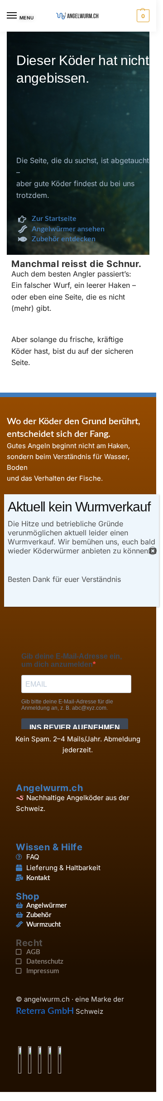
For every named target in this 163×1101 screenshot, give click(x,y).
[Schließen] (153, 551)
